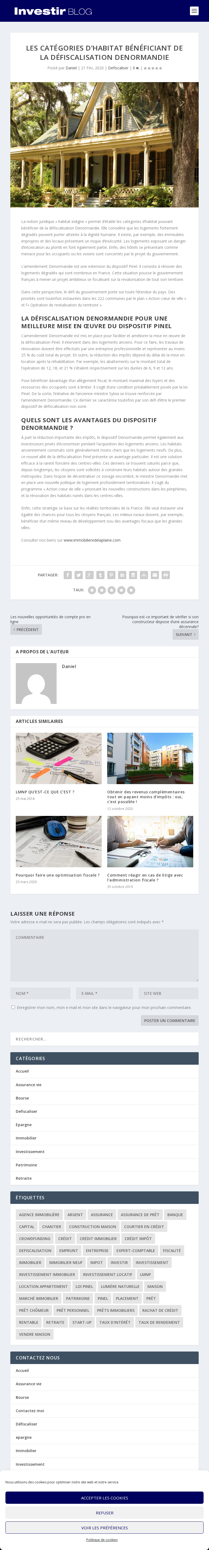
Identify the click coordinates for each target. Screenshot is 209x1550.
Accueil (22, 1071)
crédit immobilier (98, 1238)
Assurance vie (28, 1084)
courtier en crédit (144, 1226)
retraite (55, 1322)
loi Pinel (84, 1286)
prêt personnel (73, 1310)
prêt (151, 1298)
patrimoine (78, 1298)
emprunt (68, 1250)
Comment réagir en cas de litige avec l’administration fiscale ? (145, 877)
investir (119, 1262)
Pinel (103, 1298)
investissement (152, 1262)
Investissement (30, 1151)
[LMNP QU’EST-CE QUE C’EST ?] (59, 758)
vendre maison (34, 1334)
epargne (24, 1437)
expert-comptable (135, 1250)
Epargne (24, 1124)
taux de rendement (159, 1322)
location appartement (43, 1286)
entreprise (97, 1250)
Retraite (24, 1178)
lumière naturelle (120, 1286)
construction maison (92, 1226)
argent (75, 1214)
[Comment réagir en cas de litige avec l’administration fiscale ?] (150, 841)
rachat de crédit (160, 1310)
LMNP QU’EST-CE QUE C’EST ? (45, 791)
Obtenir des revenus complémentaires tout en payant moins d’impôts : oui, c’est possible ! (146, 796)
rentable (28, 1322)
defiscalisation (35, 1250)
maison (155, 1286)
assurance (102, 1214)
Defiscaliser (118, 67)
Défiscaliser (26, 1424)
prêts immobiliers (115, 1310)
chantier (51, 1226)
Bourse (22, 1098)
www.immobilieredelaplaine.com (92, 540)
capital (26, 1226)
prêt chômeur (34, 1310)
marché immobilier (38, 1298)
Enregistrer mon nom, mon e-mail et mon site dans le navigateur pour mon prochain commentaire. (104, 1007)
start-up (81, 1322)
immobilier (30, 1262)
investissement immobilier (47, 1274)
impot (96, 1262)
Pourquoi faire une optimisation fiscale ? (58, 875)
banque (175, 1214)
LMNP (145, 1274)
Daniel (71, 67)
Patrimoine (26, 1164)
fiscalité (172, 1250)
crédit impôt (138, 1238)
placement (127, 1298)
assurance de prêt (140, 1214)
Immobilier (26, 1138)
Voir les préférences (104, 1527)
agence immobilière (39, 1214)
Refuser (104, 1512)
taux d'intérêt (115, 1322)
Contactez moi (30, 1410)
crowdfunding (34, 1238)
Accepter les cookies (104, 1498)
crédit (65, 1238)
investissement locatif (107, 1274)
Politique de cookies (102, 1539)
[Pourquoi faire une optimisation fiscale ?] (59, 841)
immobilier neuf (65, 1262)
